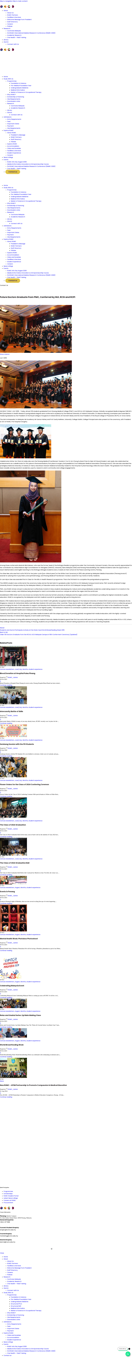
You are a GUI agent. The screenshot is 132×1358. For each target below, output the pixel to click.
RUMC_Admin (13, 677)
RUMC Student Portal (11, 1196)
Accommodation (13, 146)
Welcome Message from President (19, 19)
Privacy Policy (63, 1246)
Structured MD (16, 1306)
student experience (35, 669)
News (2, 1081)
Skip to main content (20, 1)
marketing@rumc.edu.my (9, 1236)
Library (9, 110)
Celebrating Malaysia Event (12, 985)
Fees (9, 121)
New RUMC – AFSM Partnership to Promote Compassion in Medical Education (33, 1085)
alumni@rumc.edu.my (7, 1242)
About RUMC (11, 133)
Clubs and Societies (14, 148)
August (17, 887)
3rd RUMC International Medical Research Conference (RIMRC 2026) (31, 33)
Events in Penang (7, 891)
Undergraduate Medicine (19, 88)
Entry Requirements (14, 119)
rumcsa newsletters (7, 669)
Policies (9, 26)
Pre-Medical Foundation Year (21, 86)
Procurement (8, 1203)
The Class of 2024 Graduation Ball (14, 863)
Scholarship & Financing (15, 97)
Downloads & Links (13, 101)
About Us (10, 13)
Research (10, 103)
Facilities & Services (14, 17)
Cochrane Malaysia (14, 31)
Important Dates (13, 124)
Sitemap (70, 1246)
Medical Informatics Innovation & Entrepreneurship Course (28, 164)
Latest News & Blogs (11, 1198)
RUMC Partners (12, 15)
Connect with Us (13, 44)
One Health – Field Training (16, 37)
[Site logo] (22, 73)
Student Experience (14, 153)
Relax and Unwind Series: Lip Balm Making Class (20, 1015)
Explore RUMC (12, 144)
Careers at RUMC (10, 1200)
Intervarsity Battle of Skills (11, 711)
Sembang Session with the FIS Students (17, 744)
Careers (10, 24)
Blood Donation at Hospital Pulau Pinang (17, 673)
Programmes (12, 81)
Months (25, 669)
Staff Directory (12, 22)
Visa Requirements (13, 99)
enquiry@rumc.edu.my (8, 1230)
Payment (10, 126)
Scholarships (8, 1194)
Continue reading (6, 685)
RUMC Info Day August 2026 (17, 162)
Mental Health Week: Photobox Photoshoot (19, 938)
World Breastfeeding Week (12, 1045)
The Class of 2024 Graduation (13, 825)
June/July (18, 669)
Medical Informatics (18, 90)
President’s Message (18, 135)
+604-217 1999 (5, 1222)
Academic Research (14, 35)
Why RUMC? (11, 95)
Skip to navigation (6, 1)
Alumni (9, 112)
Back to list (4, 632)
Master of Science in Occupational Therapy (26, 92)
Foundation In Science (18, 83)
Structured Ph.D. (16, 1304)
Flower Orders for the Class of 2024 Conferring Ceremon (24, 784)
